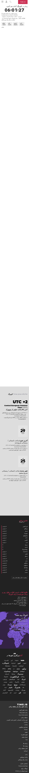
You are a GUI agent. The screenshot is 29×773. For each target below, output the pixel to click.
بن (13, 668)
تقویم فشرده (24, 734)
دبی (27, 558)
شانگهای (26, 565)
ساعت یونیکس (24, 757)
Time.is (23, 2)
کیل (10, 692)
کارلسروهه (10, 690)
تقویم (26, 732)
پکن (9, 24)
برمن (18, 668)
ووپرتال (23, 690)
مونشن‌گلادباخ (23, 684)
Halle (22, 660)
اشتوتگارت (5, 663)
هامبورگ (17, 687)
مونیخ (15, 685)
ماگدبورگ (17, 682)
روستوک (13, 674)
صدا (27, 739)
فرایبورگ (6, 676)
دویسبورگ (20, 674)
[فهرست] (2, 2)
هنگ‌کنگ (26, 567)
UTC (26, 538)
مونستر (5, 682)
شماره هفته (25, 737)
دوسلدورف (7, 671)
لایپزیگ (23, 679)
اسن (19, 663)
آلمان (20, 655)
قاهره (26, 554)
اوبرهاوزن (21, 666)
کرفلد (24, 692)
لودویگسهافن (12, 679)
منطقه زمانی (24, 717)
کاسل (4, 690)
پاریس (15, 24)
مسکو (26, 556)
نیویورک (26, 533)
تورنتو (26, 531)
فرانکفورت (14, 677)
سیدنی (26, 572)
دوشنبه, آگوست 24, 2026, (9, 13)
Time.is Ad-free (23, 766)
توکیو (4, 24)
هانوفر (10, 687)
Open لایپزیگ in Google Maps (19, 625)
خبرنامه (26, 751)
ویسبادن (17, 690)
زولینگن (23, 676)
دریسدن (22, 671)
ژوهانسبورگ (25, 549)
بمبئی (26, 561)
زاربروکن (7, 674)
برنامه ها (25, 743)
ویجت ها (25, 746)
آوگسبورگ (6, 660)
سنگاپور (26, 563)
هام (23, 687)
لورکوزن (5, 679)
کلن (20, 693)
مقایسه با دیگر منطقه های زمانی (19, 577)
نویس (4, 684)
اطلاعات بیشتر (22, 18)
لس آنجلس (25, 526)
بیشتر (2, 27)
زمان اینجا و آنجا (23, 712)
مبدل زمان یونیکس (23, 759)
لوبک (18, 679)
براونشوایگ (7, 666)
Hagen (16, 660)
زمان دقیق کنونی (23, 710)
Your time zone (23, 715)
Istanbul (25, 551)
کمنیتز (15, 692)
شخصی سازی (24, 763)
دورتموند (15, 671)
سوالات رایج (24, 768)
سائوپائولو (25, 535)
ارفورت (24, 663)
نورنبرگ (9, 684)
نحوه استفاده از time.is (21, 771)
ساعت (26, 724)
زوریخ (26, 544)
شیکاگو (26, 528)
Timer (26, 729)
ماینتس (11, 682)
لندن (21, 24)
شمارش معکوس (23, 727)
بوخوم (9, 668)
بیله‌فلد (4, 668)
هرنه (5, 687)
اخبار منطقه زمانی (23, 748)
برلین (24, 668)
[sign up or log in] (6, 2)
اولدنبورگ (14, 666)
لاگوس (26, 540)
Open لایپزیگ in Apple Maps (20, 629)
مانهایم (23, 682)
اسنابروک (13, 663)
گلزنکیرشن (4, 692)
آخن (12, 660)
